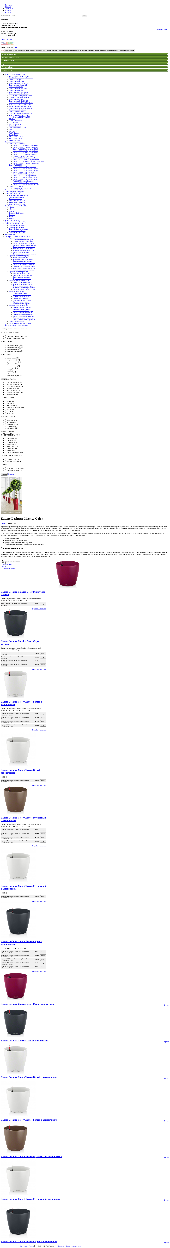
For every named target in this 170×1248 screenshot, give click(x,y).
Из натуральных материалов (18, 195)
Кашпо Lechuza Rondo (16, 112)
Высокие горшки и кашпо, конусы (24, 245)
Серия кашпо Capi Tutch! (17, 232)
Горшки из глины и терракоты (23, 259)
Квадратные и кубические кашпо (24, 243)
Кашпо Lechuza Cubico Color (18, 92)
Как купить (8, 5)
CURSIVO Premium (15, 120)
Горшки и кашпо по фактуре (18, 305)
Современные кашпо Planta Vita (15, 222)
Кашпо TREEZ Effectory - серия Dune (25, 158)
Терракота (12, 209)
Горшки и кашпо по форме (18, 238)
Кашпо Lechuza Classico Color (19, 83)
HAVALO (12, 119)
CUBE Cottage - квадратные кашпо (20, 96)
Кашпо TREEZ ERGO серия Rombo (25, 179)
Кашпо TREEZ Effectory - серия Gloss (25, 147)
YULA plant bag (14, 133)
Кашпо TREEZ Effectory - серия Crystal (26, 160)
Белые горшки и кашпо (20, 293)
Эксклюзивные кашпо (20, 257)
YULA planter (13, 135)
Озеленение (9, 8)
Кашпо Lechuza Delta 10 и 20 (18, 101)
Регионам (8, 7)
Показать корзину (163, 29)
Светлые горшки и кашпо (21, 296)
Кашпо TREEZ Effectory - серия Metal (25, 149)
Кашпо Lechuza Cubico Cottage (19, 94)
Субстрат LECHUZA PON (21, 117)
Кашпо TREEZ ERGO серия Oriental (25, 177)
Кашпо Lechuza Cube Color (18, 88)
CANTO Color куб (15, 80)
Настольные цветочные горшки (23, 286)
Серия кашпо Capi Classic (17, 225)
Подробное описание (39, 609)
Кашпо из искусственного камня (24, 263)
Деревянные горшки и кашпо (22, 261)
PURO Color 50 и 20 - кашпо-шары (20, 108)
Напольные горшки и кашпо (22, 284)
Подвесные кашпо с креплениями (24, 288)
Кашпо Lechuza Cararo (16, 81)
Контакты (8, 12)
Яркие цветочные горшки (21, 304)
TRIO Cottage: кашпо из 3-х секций (20, 113)
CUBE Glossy (13, 122)
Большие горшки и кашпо (21, 273)
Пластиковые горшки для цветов (24, 268)
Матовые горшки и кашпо (21, 309)
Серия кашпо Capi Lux (16, 227)
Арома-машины (10, 234)
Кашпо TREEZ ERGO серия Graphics (25, 170)
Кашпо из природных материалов (24, 264)
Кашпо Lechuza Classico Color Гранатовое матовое (27, 1004)
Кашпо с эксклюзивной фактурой (24, 320)
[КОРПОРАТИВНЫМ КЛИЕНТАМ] (11, 513)
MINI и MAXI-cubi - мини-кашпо (20, 104)
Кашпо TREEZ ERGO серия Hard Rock (26, 184)
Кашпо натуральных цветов (22, 295)
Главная (3, 523)
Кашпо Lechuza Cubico (16, 90)
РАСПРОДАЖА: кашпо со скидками (21, 323)
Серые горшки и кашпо (20, 298)
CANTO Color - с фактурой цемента (21, 78)
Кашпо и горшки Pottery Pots (14, 192)
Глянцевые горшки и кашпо (22, 307)
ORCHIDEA (13, 131)
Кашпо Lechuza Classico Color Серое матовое (25, 1040)
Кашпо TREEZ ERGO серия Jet (23, 172)
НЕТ (19, 23)
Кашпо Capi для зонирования (18, 229)
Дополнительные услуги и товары (16, 325)
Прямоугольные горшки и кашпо (24, 247)
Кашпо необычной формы (21, 252)
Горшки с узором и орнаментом (23, 318)
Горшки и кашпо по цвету (17, 291)
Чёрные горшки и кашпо (21, 302)
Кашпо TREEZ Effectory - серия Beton (25, 145)
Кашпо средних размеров (21, 277)
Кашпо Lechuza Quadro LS (17, 110)
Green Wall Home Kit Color (17, 128)
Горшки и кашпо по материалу (19, 256)
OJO (10, 129)
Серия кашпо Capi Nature (17, 231)
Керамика (12, 208)
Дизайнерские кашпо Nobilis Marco (16, 206)
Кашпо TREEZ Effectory (17, 144)
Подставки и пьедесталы (17, 202)
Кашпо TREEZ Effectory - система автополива (28, 161)
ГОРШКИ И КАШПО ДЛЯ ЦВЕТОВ (17, 236)
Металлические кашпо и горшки (24, 270)
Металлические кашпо (16, 197)
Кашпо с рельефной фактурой (23, 311)
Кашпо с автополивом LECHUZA (16, 74)
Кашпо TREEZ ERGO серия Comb (24, 167)
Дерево (11, 216)
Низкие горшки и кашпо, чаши (23, 248)
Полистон (12, 215)
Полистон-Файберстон (16, 213)
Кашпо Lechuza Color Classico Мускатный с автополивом (31, 1156)
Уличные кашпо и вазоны (17, 200)
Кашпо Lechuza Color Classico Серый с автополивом (29, 1241)
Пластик (11, 218)
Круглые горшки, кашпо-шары (23, 241)
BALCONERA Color (15, 136)
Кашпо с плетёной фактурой (22, 312)
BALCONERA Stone (15, 138)
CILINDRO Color (14, 140)
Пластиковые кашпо (15, 199)
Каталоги (8, 10)
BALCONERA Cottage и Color (19, 76)
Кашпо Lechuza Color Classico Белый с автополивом (29, 1077)
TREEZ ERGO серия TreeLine (23, 181)
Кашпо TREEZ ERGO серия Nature (24, 176)
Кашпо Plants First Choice (13, 193)
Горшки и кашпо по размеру (18, 272)
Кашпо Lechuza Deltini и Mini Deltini (21, 103)
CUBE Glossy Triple (15, 124)
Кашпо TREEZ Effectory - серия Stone (25, 151)
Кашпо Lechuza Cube (16, 87)
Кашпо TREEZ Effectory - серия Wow (25, 154)
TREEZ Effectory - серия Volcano (23, 156)
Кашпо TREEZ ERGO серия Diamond (25, 168)
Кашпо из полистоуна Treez (14, 142)
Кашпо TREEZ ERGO (16, 165)
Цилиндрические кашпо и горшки (24, 254)
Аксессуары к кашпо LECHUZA (20, 115)
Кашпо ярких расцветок (17, 204)
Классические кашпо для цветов (23, 240)
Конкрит (11, 211)
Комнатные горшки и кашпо (22, 282)
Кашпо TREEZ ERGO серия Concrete (25, 183)
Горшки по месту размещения (19, 280)
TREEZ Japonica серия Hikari (22, 188)
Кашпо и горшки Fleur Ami (14, 190)
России (16, 47)
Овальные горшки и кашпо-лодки (24, 250)
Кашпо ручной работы (16, 321)
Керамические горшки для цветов (24, 266)
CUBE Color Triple (15, 126)
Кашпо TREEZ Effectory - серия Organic (26, 163)
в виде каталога (9, 568)
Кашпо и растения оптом (73, 1246)
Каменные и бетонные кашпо (22, 314)
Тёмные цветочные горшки (22, 300)
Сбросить (11, 474)
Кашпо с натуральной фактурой (23, 316)
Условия (31, 1246)
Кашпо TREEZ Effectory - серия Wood (25, 152)
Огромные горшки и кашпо (22, 279)
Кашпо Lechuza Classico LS (18, 85)
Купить (166, 1005)
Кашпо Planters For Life (12, 220)
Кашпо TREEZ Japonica (16, 186)
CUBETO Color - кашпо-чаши (19, 97)
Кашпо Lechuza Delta (16, 99)
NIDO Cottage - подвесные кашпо (20, 106)
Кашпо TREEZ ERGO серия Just (23, 174)
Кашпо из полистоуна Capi (14, 224)
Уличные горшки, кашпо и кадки (24, 289)
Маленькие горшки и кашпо (22, 275)
